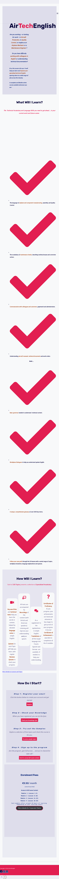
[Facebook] (1, 871)
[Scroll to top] (1, 877)
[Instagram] (7, 871)
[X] (4, 871)
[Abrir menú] (57, 13)
